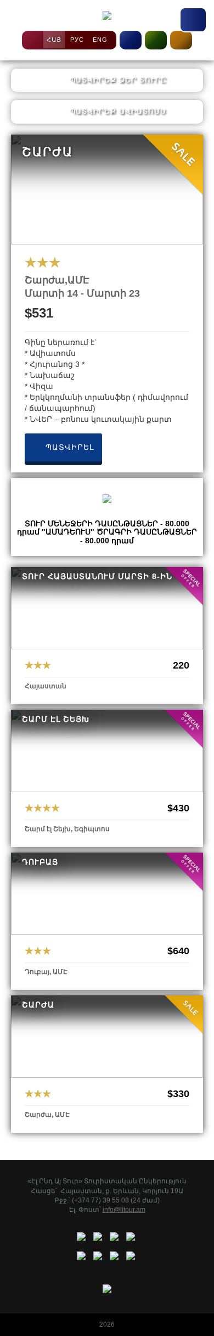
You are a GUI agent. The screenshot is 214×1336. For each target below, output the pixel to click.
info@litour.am (124, 1209)
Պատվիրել (68, 447)
